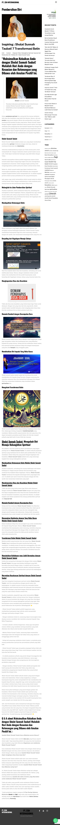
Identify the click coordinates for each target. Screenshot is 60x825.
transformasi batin (28, 431)
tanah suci (47, 191)
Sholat (17, 100)
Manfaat (47, 172)
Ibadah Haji (52, 162)
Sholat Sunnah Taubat (24, 54)
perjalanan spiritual (11, 116)
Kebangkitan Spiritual (27, 53)
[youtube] (43, 810)
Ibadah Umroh (49, 164)
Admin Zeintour (33, 796)
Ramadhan (47, 133)
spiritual (12, 144)
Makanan (52, 170)
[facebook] (39, 810)
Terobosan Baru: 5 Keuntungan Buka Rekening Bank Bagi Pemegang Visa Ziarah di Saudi (51, 80)
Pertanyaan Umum (48, 180)
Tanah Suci (48, 136)
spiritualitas (5, 383)
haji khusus (16, 796)
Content (8, 53)
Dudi (3, 53)
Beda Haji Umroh (48, 152)
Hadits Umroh (51, 157)
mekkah (47, 174)
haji (56, 157)
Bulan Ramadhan (49, 155)
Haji (16, 794)
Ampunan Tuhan (17, 53)
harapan (12, 347)
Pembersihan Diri (6, 54)
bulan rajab (53, 152)
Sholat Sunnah (51, 187)
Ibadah (46, 161)
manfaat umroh (52, 172)
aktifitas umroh (48, 148)
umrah (47, 194)
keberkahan (20, 146)
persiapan (51, 176)
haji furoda (48, 159)
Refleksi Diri (14, 54)
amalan (4, 120)
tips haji (50, 191)
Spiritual (47, 189)
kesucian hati (37, 53)
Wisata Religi (48, 200)
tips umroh (55, 191)
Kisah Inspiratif (54, 168)
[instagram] (47, 810)
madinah (47, 170)
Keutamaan (47, 168)
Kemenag (13, 798)
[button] (55, 820)
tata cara (26, 739)
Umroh (10, 794)
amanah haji (55, 150)
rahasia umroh (51, 182)
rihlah (52, 185)
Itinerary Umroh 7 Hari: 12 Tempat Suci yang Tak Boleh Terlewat (51, 89)
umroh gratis (48, 196)
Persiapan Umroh (49, 178)
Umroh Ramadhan (53, 198)
